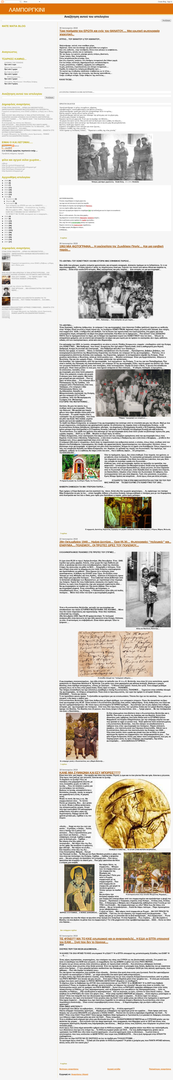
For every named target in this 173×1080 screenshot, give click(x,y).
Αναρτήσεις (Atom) (79, 1074)
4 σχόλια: (64, 1064)
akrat (17, 146)
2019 (6, 197)
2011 (6, 232)
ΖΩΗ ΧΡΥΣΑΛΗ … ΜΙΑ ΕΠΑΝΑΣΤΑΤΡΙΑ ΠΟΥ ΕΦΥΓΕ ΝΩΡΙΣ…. (25, 125)
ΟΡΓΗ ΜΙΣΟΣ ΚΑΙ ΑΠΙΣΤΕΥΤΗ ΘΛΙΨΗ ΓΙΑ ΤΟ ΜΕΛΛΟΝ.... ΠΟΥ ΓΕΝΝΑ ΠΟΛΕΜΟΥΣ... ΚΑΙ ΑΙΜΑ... (26, 127)
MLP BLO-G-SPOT (11, 72)
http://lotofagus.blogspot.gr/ (13, 169)
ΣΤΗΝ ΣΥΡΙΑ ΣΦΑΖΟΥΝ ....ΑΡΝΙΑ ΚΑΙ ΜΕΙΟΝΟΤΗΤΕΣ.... (23, 108)
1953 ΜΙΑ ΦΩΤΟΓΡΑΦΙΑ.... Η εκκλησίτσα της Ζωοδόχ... (26, 207)
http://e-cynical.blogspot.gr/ (13, 165)
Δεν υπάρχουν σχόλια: (68, 930)
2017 (6, 219)
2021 (6, 192)
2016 (6, 221)
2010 (6, 235)
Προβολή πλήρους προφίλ (13, 153)
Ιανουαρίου (10, 203)
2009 (6, 237)
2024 (6, 185)
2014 (6, 226)
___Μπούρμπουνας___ (13, 77)
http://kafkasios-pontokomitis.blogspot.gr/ (19, 167)
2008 (6, 239)
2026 (6, 181)
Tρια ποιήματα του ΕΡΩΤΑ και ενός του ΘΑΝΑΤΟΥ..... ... (26, 205)
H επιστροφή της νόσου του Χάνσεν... (17, 123)
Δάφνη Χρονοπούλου (13, 67)
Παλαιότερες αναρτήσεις (160, 1069)
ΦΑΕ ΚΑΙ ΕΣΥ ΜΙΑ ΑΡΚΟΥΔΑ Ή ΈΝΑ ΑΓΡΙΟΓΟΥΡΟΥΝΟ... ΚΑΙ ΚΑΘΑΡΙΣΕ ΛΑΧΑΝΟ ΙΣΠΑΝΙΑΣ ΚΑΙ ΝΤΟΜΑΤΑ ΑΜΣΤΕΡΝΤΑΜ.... (26, 116)
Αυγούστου (10, 199)
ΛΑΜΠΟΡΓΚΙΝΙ (27, 10)
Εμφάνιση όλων (49, 87)
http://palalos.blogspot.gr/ (12, 171)
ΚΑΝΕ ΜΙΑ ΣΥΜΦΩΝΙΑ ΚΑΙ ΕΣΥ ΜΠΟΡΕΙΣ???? (89, 772)
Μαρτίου (9, 201)
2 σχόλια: (64, 238)
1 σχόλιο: (64, 764)
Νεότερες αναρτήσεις (68, 1069)
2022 (6, 190)
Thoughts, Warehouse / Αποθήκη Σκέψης (20, 82)
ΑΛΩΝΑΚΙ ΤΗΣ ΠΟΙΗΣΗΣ (13, 63)
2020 (6, 194)
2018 (6, 216)
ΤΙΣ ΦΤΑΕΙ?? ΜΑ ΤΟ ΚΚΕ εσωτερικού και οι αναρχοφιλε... (27, 214)
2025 (6, 183)
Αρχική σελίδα (113, 1069)
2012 (6, 230)
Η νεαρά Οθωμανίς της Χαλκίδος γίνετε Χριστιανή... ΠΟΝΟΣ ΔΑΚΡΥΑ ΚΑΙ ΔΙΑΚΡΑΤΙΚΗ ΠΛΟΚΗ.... (25, 135)
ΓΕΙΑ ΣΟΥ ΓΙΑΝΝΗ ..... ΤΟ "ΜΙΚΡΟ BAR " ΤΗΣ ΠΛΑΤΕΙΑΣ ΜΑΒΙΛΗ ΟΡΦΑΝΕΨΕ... (29, 278)
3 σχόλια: (64, 533)
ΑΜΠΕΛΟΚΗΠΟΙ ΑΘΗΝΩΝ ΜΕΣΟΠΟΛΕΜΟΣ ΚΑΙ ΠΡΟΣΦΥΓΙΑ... (26, 109)
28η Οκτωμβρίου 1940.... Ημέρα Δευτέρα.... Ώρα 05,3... (26, 210)
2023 (6, 188)
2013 (6, 228)
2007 (6, 242)
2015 (6, 223)
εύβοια (4, 163)
